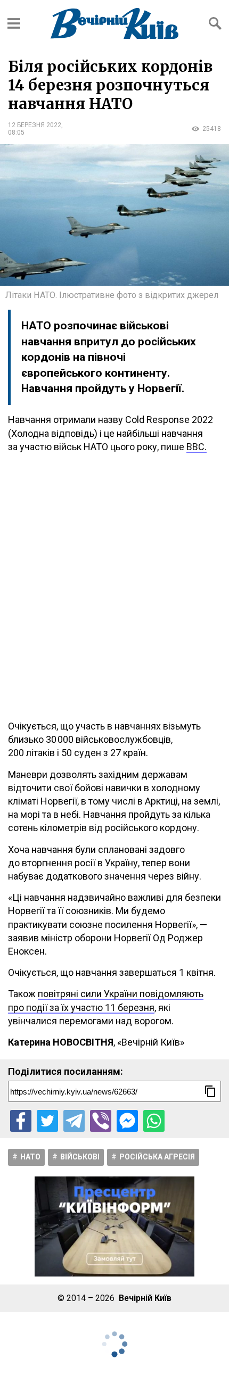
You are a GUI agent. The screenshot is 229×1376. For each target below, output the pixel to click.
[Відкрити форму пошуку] (215, 23)
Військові (80, 1157)
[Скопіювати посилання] (210, 1091)
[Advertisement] (114, 586)
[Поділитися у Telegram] (74, 1120)
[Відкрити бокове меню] (13, 23)
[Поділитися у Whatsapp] (154, 1120)
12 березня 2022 (34, 125)
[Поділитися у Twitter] (47, 1120)
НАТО (30, 1157)
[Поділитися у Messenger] (127, 1120)
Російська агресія (157, 1157)
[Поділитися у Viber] (100, 1120)
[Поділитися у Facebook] (20, 1120)
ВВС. (196, 446)
